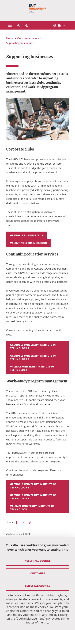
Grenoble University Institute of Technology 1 (33, 346)
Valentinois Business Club (28, 243)
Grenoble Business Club (26, 235)
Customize (37, 573)
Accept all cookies (38, 560)
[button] (18, 25)
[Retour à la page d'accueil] (37, 8)
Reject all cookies (37, 585)
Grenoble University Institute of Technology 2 (33, 357)
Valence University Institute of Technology (32, 368)
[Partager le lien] (30, 522)
